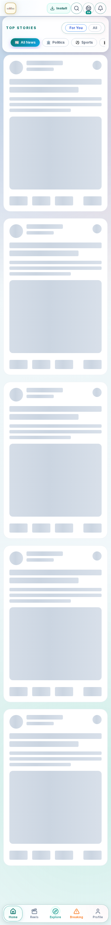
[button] (10, 8)
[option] (25, 42)
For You (76, 28)
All (95, 28)
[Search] (76, 8)
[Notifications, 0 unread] (100, 8)
